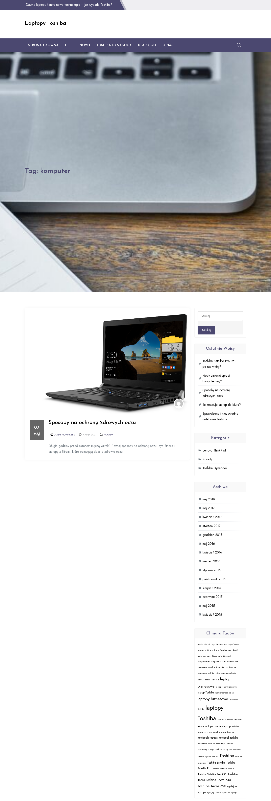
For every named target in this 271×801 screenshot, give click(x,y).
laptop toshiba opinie (224, 692)
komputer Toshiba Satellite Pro (224, 661)
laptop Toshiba (206, 692)
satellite (218, 749)
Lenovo (83, 45)
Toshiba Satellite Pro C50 (223, 768)
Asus (226, 644)
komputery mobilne (206, 667)
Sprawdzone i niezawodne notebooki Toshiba (220, 416)
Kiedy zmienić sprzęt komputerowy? (216, 378)
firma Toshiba (220, 650)
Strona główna (43, 45)
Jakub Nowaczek (64, 434)
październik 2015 (214, 579)
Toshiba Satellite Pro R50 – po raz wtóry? (221, 364)
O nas (167, 45)
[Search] (239, 45)
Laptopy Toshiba (45, 23)
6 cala (200, 644)
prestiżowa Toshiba (206, 743)
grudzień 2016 (212, 534)
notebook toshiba (228, 738)
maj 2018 (209, 499)
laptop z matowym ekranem (229, 719)
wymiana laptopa (229, 792)
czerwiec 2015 (213, 596)
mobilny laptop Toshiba (223, 732)
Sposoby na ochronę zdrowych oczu (92, 422)
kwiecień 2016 (212, 552)
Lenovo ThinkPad (214, 450)
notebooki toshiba (208, 738)
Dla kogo (147, 45)
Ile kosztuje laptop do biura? (222, 404)
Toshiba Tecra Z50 (212, 786)
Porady (108, 434)
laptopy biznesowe (213, 699)
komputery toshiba (206, 672)
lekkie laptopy (205, 726)
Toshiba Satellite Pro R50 (212, 774)
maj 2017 (209, 508)
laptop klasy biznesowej (226, 686)
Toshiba (226, 755)
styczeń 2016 (212, 570)
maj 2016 (209, 543)
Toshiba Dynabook (114, 45)
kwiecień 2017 (212, 517)
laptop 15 (215, 679)
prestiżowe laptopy (224, 743)
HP (67, 45)
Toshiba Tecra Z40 (218, 779)
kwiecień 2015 (212, 614)
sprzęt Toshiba (211, 756)
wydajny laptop (214, 792)
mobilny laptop (222, 726)
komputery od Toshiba (226, 667)
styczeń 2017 (211, 526)
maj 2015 (209, 605)
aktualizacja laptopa (213, 644)
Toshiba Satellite (216, 763)
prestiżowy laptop (205, 749)
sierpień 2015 (212, 588)
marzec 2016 (211, 561)
